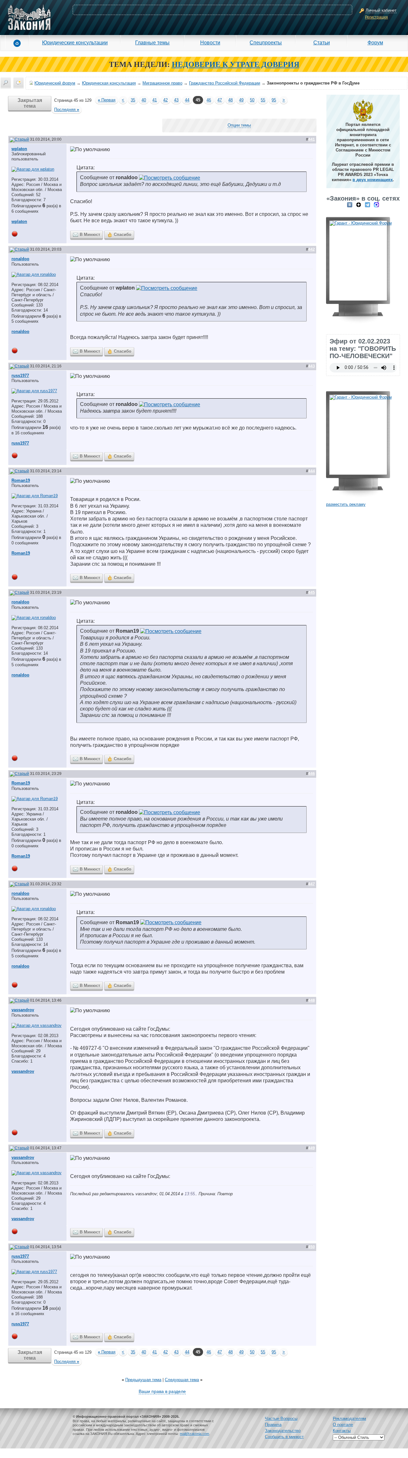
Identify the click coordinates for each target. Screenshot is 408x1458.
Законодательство (283, 1430)
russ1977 (20, 375)
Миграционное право (162, 83)
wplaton (19, 148)
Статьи (321, 42)
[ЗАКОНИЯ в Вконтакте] (349, 204)
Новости (210, 42)
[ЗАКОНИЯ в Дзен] (358, 204)
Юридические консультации (75, 42)
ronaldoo (20, 258)
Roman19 (20, 480)
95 (274, 100)
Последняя (66, 109)
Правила (273, 1424)
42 (165, 100)
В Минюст (90, 234)
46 (209, 100)
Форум (375, 42)
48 (230, 100)
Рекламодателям (349, 1418)
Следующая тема (182, 1379)
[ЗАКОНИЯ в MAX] (376, 204)
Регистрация (376, 17)
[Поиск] (6, 82)
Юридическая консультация (109, 83)
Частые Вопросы (281, 1418)
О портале (343, 1424)
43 (176, 100)
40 (144, 100)
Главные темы (152, 42)
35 (133, 100)
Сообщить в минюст (284, 1436)
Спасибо (122, 234)
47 (219, 100)
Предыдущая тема (143, 1379)
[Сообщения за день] (18, 82)
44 (187, 100)
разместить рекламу (346, 504)
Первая (106, 100)
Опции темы (239, 125)
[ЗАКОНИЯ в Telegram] (367, 204)
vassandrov (22, 1009)
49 (241, 100)
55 (263, 100)
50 (252, 100)
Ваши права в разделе (162, 1391)
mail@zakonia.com (194, 1434)
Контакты (342, 1430)
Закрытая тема (30, 103)
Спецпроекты (266, 42)
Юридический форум (54, 83)
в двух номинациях (373, 179)
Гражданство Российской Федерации (224, 83)
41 (154, 100)
